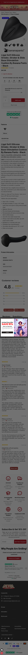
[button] (1, 649)
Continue (7, 332)
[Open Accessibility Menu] (1, 653)
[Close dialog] (26, 319)
